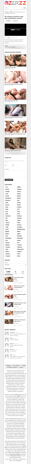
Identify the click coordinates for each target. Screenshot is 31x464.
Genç (18, 211)
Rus (7, 240)
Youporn (7, 256)
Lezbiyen (19, 227)
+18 (6, 187)
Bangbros (7, 198)
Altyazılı (19, 189)
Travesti (7, 247)
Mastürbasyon (19, 229)
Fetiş (7, 209)
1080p (11, 11)
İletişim (21, 367)
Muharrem (12, 343)
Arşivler (6, 262)
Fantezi (19, 207)
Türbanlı (19, 247)
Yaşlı (18, 253)
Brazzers (7, 200)
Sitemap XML (22, 459)
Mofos (7, 233)
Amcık (19, 191)
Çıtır (18, 200)
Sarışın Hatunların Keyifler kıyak (11, 100)
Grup (18, 213)
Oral (7, 236)
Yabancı (7, 253)
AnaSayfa (7, 11)
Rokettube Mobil (19, 239)
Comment (7, 169)
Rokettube (7, 238)
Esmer (19, 204)
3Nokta (11, 338)
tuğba (11, 354)
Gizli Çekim (7, 214)
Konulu (19, 224)
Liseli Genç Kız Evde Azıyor (10, 67)
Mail (13, 165)
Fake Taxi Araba (7, 207)
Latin (7, 227)
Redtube (19, 236)
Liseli (7, 229)
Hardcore (7, 216)
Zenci (18, 256)
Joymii (7, 222)
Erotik (18, 202)
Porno (22, 396)
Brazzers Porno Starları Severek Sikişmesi (13, 84)
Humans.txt (15, 459)
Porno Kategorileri (17, 460)
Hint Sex (7, 221)
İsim (5, 165)
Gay (7, 211)
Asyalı (7, 196)
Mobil (18, 231)
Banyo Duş (19, 199)
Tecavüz (19, 244)
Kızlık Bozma (19, 223)
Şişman (7, 244)
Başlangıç (8, 365)
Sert (18, 242)
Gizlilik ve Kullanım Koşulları (16, 366)
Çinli (7, 202)
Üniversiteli (19, 249)
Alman (7, 189)
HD (6, 218)
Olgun (19, 233)
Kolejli (7, 224)
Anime (19, 193)
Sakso (19, 240)
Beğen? (9, 20)
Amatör (7, 191)
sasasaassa (12, 332)
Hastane (19, 216)
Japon (19, 220)
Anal (7, 193)
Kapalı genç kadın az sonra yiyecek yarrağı (13, 117)
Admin (9, 37)
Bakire (19, 196)
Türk (7, 249)
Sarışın (7, 242)
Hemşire (19, 218)
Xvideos (19, 251)
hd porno (22, 389)
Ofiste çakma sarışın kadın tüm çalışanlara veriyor (15, 133)
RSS (11, 460)
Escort (7, 204)
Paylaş (16, 20)
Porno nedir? (8, 459)
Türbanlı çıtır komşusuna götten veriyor (13, 150)
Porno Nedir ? (16, 365)
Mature (7, 231)
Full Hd (18, 210)
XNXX (7, 251)
